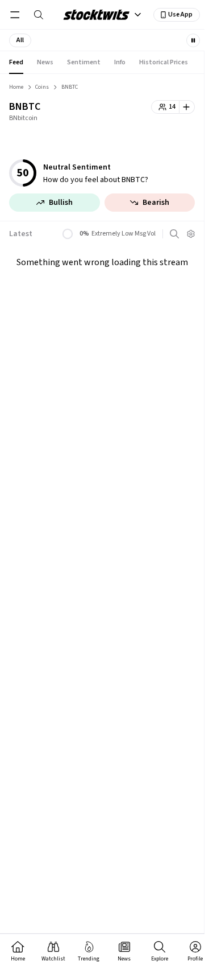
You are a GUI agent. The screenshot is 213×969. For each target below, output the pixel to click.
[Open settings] (191, 233)
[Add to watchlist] (187, 107)
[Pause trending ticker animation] (193, 40)
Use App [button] (180, 14)
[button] (20, 40)
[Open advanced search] (174, 233)
